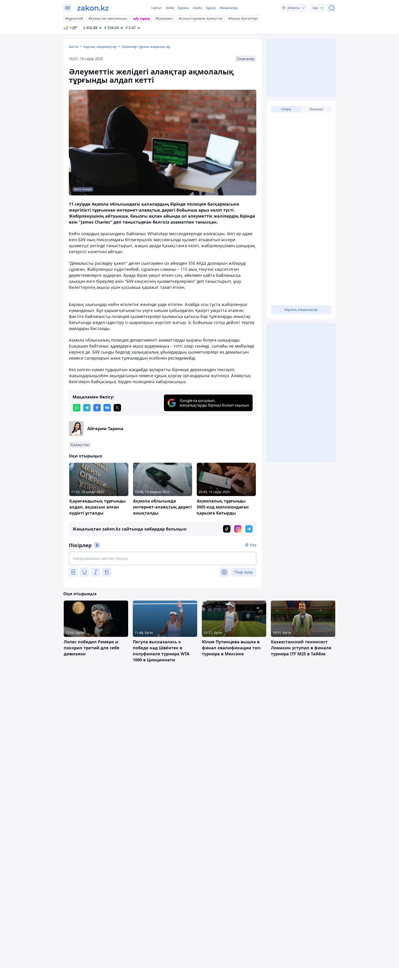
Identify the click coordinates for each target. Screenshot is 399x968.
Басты (74, 46)
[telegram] (87, 408)
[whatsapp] (77, 408)
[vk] (107, 408)
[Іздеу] (331, 8)
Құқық (211, 8)
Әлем (170, 8)
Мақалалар (229, 8)
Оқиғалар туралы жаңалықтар (145, 46)
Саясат (156, 8)
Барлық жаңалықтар (100, 46)
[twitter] (117, 408)
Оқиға (197, 8)
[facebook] (97, 408)
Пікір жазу (243, 572)
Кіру (253, 545)
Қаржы (183, 8)
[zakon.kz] (93, 8)
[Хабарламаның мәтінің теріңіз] (162, 558)
